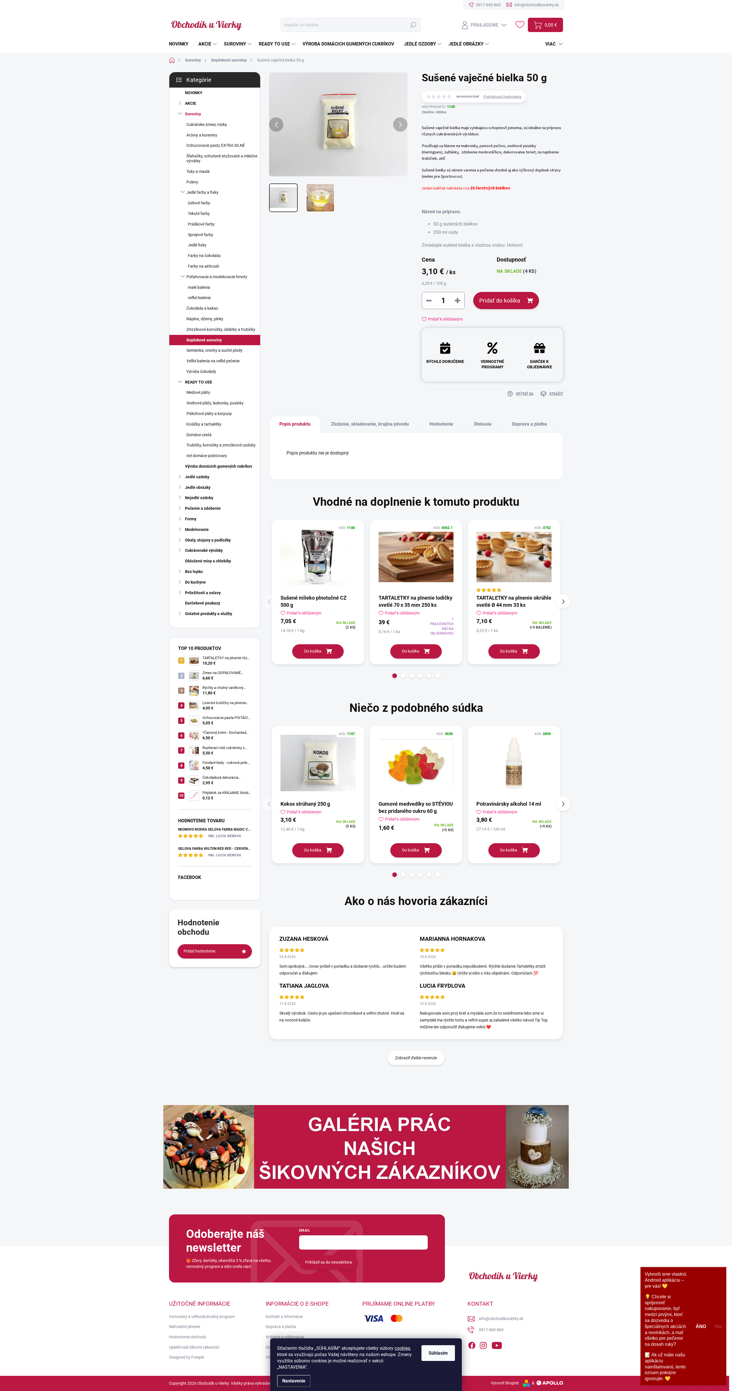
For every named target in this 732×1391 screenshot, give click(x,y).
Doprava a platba (281, 1326)
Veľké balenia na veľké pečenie (213, 361)
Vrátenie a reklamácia (285, 1337)
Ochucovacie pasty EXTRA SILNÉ (215, 145)
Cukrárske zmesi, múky (206, 124)
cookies (402, 1348)
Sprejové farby (200, 234)
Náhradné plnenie (184, 1326)
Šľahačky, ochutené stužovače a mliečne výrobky (221, 158)
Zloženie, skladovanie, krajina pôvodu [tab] (370, 424)
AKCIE (190, 103)
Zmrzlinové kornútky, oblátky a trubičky (220, 329)
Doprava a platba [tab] (529, 424)
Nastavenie (293, 1381)
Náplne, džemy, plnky (204, 319)
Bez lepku (194, 571)
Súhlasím (438, 1353)
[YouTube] (496, 1344)
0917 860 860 (491, 1329)
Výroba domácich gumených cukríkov (218, 466)
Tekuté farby (199, 213)
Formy (190, 519)
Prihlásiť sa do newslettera (328, 1262)
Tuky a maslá (198, 171)
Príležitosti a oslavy (203, 592)
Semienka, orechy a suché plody (214, 350)
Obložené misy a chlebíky (208, 561)
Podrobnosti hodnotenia (502, 97)
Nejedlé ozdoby (199, 497)
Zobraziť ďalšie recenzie (416, 1058)
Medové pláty (198, 392)
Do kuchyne (195, 582)
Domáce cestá (199, 434)
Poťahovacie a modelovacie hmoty (216, 276)
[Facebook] (472, 1344)
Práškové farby (201, 224)
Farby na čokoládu (204, 255)
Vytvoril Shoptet (505, 1383)
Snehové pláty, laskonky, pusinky (215, 403)
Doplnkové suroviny (204, 340)
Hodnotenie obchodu (187, 1337)
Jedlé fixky (197, 245)
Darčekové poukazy (202, 603)
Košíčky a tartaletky (203, 424)
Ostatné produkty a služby (208, 613)
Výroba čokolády (201, 371)
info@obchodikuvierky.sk (501, 1318)
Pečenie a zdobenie (203, 508)
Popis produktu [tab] (295, 424)
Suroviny (193, 114)
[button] (394, 675)
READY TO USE (198, 382)
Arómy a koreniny (201, 135)
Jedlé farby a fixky (202, 192)
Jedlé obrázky (197, 487)
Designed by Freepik (186, 1357)
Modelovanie (197, 529)
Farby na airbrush (203, 266)
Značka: (434, 112)
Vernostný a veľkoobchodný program (202, 1316)
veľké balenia (199, 297)
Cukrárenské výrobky (204, 550)
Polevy (192, 182)
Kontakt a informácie (284, 1316)
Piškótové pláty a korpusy (209, 413)
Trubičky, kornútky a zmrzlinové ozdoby (221, 445)
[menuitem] (181, 44)
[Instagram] (483, 1344)
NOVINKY (193, 92)
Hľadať (413, 25)
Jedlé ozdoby (197, 477)
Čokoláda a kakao (202, 308)
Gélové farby (199, 203)
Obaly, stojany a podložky (208, 540)
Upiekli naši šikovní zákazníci (194, 1347)
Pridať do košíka (499, 300)
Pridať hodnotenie (199, 951)
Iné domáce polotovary (206, 455)
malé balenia (199, 287)
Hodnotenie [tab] (441, 424)
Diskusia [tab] (483, 424)
